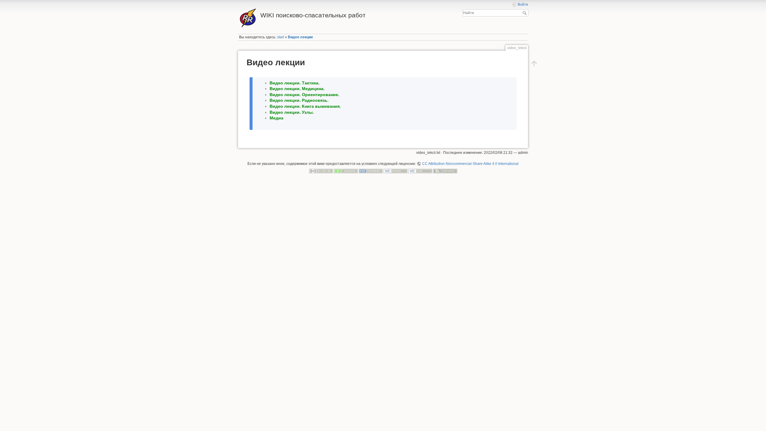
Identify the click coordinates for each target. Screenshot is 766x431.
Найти (525, 13)
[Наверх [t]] (534, 63)
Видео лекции (300, 37)
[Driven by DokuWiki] (445, 171)
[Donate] (346, 171)
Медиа (276, 118)
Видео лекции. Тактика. (295, 83)
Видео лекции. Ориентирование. (304, 94)
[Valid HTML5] (396, 171)
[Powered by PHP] (371, 171)
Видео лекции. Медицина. (297, 88)
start (280, 37)
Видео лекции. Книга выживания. (305, 106)
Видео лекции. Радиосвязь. (299, 100)
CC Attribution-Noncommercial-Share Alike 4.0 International (470, 164)
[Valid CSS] (420, 171)
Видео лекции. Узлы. (292, 112)
